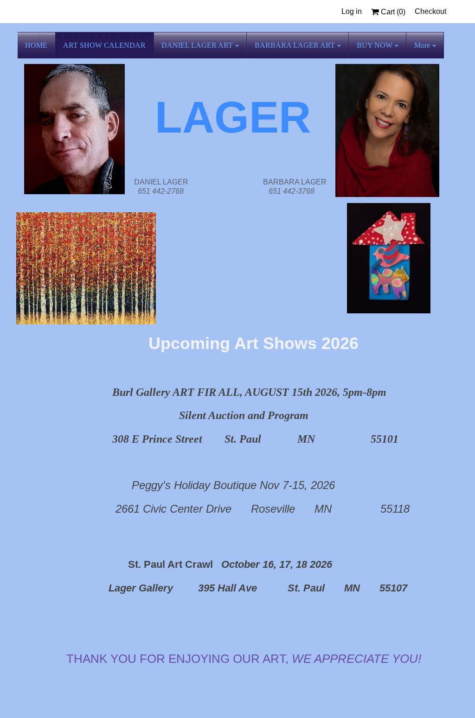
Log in (351, 11)
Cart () (392, 12)
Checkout (430, 11)
